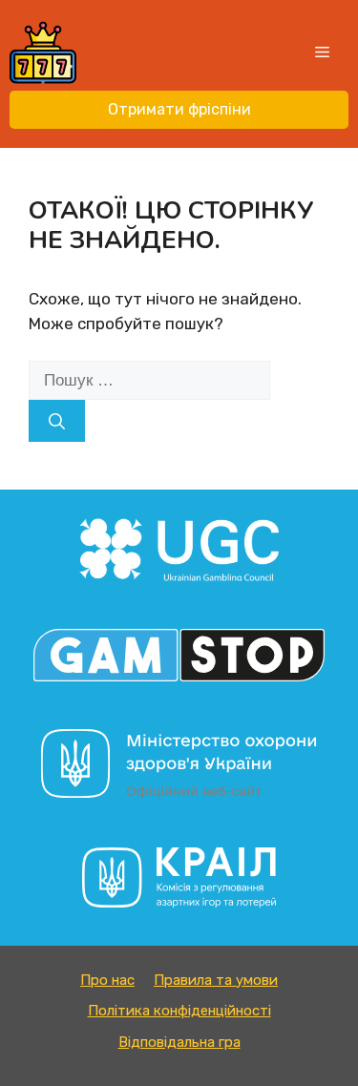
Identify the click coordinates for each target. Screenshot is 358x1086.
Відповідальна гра (179, 1042)
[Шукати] (57, 421)
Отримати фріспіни (179, 109)
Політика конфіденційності (179, 1010)
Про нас (107, 980)
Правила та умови (216, 980)
